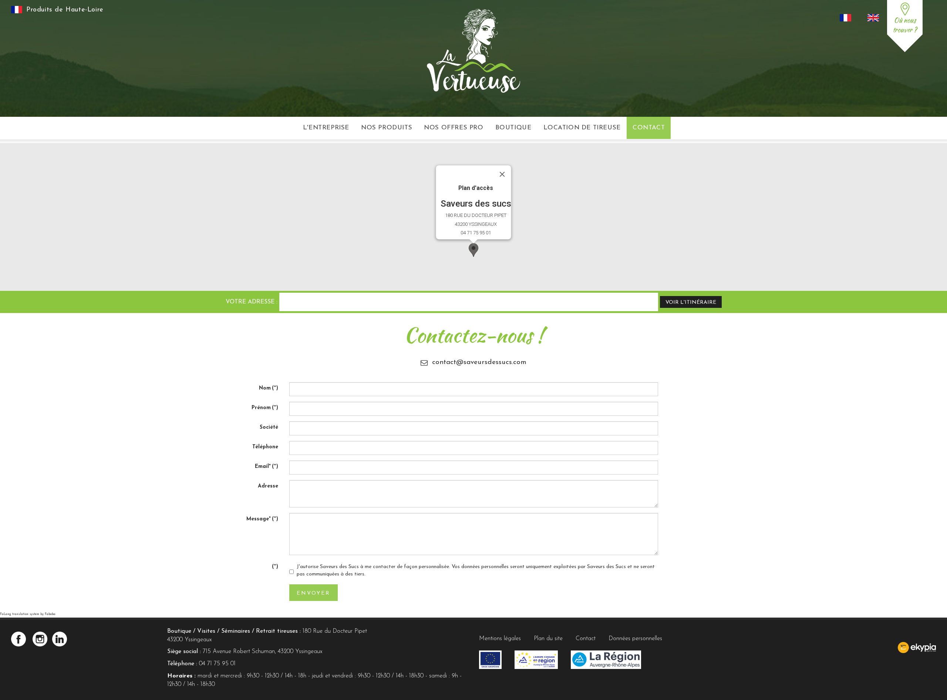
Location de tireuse (582, 128)
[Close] (502, 174)
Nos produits (386, 128)
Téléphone (265, 447)
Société (269, 427)
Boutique (513, 128)
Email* (266, 466)
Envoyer (313, 593)
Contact (649, 128)
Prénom (265, 408)
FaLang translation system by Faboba (27, 614)
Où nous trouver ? (905, 25)
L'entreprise (326, 128)
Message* (262, 519)
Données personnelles (635, 639)
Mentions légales (500, 639)
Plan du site (548, 639)
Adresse (268, 486)
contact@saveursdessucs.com (479, 362)
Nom (268, 388)
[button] (473, 250)
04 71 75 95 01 (217, 664)
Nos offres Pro (453, 128)
